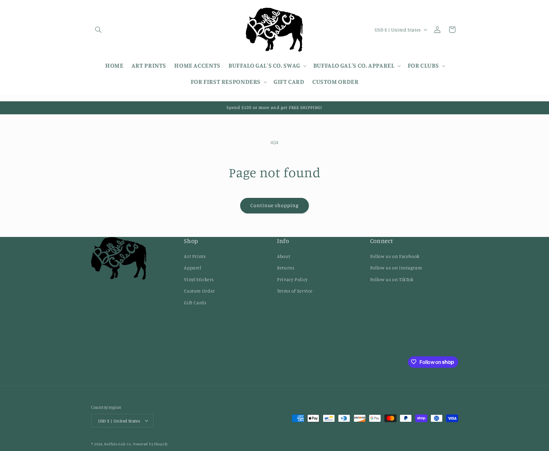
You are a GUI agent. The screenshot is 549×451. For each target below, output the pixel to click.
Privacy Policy (292, 279)
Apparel (192, 267)
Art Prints (195, 256)
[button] (98, 29)
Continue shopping (274, 205)
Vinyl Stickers (199, 279)
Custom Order (199, 290)
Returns (285, 267)
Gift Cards (195, 302)
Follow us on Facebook (395, 256)
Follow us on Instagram (396, 267)
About (283, 256)
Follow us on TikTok (392, 279)
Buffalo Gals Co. (118, 443)
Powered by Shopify (150, 443)
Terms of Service (295, 290)
